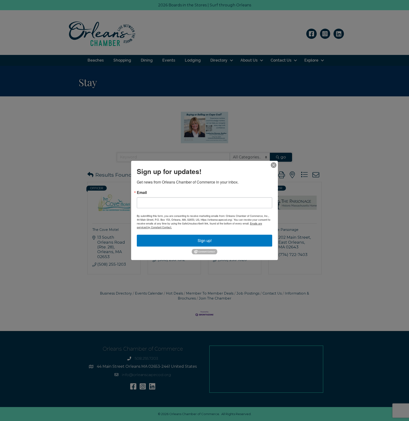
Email (142, 192)
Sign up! (205, 240)
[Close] (273, 165)
